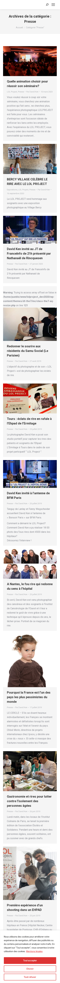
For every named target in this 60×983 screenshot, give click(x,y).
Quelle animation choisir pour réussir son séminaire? (27, 84)
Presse (21, 92)
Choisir (30, 969)
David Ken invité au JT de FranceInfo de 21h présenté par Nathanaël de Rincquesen (29, 253)
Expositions (12, 189)
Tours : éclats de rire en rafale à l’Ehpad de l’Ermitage (29, 421)
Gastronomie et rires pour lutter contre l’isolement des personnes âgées (29, 801)
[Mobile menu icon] (53, 4)
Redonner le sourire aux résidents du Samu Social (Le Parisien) (27, 350)
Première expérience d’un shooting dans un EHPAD (25, 907)
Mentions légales (34, 951)
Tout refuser (30, 977)
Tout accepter (30, 960)
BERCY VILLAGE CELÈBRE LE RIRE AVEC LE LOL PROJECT (27, 181)
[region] (30, 956)
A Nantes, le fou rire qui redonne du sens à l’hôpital (30, 586)
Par (32, 92)
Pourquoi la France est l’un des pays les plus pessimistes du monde (28, 697)
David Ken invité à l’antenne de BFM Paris (28, 495)
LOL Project (12, 92)
